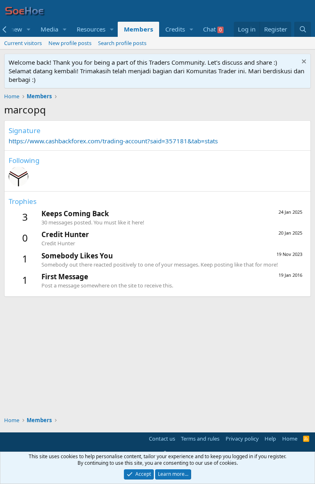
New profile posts (69, 43)
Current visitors (23, 43)
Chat (212, 29)
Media (49, 29)
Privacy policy (242, 438)
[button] (28, 29)
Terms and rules (200, 438)
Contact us (162, 438)
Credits (175, 29)
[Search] (302, 29)
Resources (91, 29)
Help (270, 438)
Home (289, 438)
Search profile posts (122, 43)
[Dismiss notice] (302, 62)
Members (138, 29)
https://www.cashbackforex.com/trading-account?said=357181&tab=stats (113, 141)
